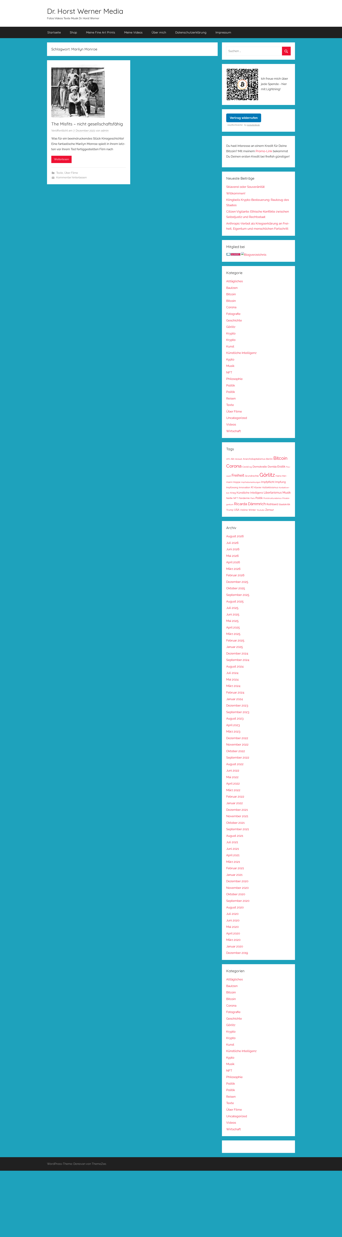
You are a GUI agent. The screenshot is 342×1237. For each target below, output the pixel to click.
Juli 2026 (232, 543)
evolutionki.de (253, 125)
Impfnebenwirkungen (250, 482)
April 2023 (233, 725)
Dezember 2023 (237, 705)
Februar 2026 (235, 575)
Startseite (54, 32)
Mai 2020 (232, 927)
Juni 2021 (232, 849)
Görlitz (230, 327)
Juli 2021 (232, 842)
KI (252, 487)
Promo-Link (264, 151)
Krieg (233, 492)
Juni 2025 (232, 614)
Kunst (230, 346)
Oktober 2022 (235, 751)
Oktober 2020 (235, 894)
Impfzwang (232, 487)
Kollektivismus (270, 487)
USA (236, 509)
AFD (228, 459)
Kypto (230, 359)
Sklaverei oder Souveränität (245, 187)
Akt (232, 459)
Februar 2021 (235, 868)
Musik (230, 366)
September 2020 (237, 901)
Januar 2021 (234, 875)
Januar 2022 (234, 803)
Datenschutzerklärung (190, 32)
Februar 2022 (235, 796)
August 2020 (235, 907)
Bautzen (232, 288)
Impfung (280, 481)
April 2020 (233, 933)
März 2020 (233, 940)
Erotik (281, 466)
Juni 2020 (232, 920)
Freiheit (238, 475)
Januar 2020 (234, 946)
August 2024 (234, 666)
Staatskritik (284, 504)
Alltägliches (234, 281)
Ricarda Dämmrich (250, 504)
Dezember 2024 (237, 653)
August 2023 (234, 718)
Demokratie (260, 466)
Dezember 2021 (237, 809)
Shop (73, 32)
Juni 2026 (232, 549)
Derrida (272, 466)
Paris (252, 498)
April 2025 (233, 627)
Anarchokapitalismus (254, 459)
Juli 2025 (232, 608)
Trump (229, 510)
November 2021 (237, 816)
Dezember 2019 (237, 953)
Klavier (258, 487)
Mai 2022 (232, 777)
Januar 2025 (234, 647)
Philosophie (234, 379)
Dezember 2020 (237, 881)
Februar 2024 (235, 692)
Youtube (261, 510)
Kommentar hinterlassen (71, 177)
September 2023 (237, 712)
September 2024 (237, 660)
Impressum (223, 32)
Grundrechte (252, 476)
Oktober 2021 (235, 822)
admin (105, 130)
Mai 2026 (232, 556)
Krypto (230, 333)
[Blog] (253, 254)
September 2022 (237, 757)
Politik (230, 385)
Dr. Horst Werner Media (85, 11)
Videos (231, 424)
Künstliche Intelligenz (241, 353)
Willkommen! (235, 193)
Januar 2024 (234, 699)
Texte (59, 172)
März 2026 (233, 569)
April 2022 (233, 783)
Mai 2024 (232, 679)
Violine (244, 510)
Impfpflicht (267, 481)
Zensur (269, 509)
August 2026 (235, 536)
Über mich (159, 32)
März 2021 (233, 862)
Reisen (231, 398)
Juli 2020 (232, 914)
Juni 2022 (232, 770)
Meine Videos (133, 32)
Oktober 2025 (235, 588)
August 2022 (234, 764)
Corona (231, 307)
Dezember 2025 (237, 582)
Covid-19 (247, 466)
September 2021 (237, 829)
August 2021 (234, 835)
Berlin (269, 459)
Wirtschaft (233, 431)
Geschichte (234, 320)
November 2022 (237, 744)
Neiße (229, 498)
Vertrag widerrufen (244, 118)
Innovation (244, 487)
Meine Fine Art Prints (100, 32)
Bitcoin (231, 294)
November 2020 (237, 888)
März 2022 (233, 790)
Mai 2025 (232, 621)
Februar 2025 (235, 640)
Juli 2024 (232, 673)
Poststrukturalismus (272, 498)
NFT (229, 372)
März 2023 (233, 731)
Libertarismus (273, 492)
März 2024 (233, 686)
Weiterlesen (61, 159)
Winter (252, 510)
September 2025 (237, 595)
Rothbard (272, 504)
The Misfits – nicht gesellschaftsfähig (87, 124)
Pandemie (244, 498)
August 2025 (234, 601)
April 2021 (232, 855)
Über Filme (71, 172)
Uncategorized (236, 418)
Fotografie (233, 314)
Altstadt (238, 459)
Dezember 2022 (237, 738)
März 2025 (233, 634)
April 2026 (233, 562)
